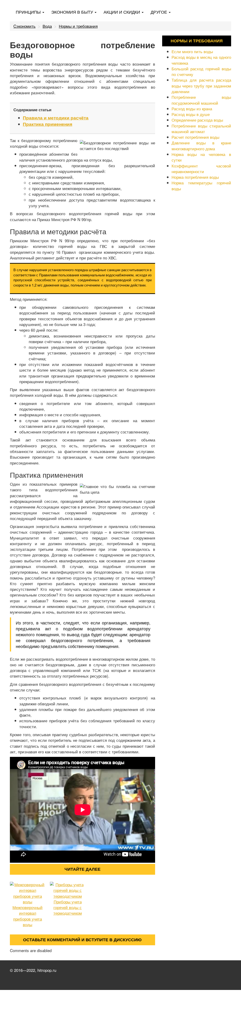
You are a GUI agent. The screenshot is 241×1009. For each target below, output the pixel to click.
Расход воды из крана (192, 108)
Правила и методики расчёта (55, 118)
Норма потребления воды (195, 177)
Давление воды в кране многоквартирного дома (201, 145)
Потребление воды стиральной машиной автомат (201, 128)
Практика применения (47, 124)
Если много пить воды (192, 51)
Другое (159, 12)
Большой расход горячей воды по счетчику (201, 71)
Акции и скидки (122, 12)
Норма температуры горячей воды (201, 185)
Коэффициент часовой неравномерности (201, 168)
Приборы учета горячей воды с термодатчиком (67, 907)
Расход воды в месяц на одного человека (201, 60)
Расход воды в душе (191, 114)
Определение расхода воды (197, 120)
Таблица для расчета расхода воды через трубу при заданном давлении (201, 85)
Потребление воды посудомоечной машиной (201, 100)
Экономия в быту (72, 12)
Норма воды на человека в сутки (201, 157)
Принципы (29, 12)
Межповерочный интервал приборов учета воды (27, 915)
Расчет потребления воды (195, 137)
